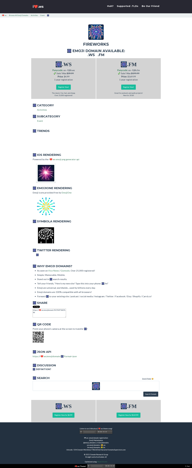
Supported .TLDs (127, 6)
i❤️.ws (38, 7)
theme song (107, 429)
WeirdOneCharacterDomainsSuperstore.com (109, 450)
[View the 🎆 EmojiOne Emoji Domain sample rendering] (45, 206)
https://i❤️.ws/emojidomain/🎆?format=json (55, 356)
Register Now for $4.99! (63, 415)
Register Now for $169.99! (128, 415)
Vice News (53, 270)
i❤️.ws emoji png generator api (64, 159)
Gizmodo (65, 270)
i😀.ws (103, 445)
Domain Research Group (99, 454)
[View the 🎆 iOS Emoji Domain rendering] (45, 173)
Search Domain (150, 394)
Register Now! (63, 87)
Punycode (57, 70)
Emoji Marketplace (96, 440)
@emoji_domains (89, 443)
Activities (34, 15)
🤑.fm (103, 447)
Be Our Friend (150, 6)
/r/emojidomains (103, 443)
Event (42, 15)
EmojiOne (67, 192)
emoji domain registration (98, 438)
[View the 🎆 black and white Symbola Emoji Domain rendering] (45, 235)
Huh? (110, 6)
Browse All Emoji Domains (18, 15)
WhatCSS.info (102, 462)
